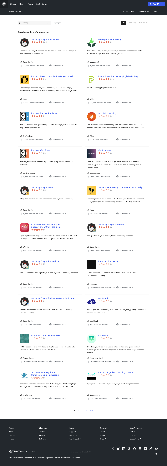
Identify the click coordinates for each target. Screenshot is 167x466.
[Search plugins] (48, 23)
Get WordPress (156, 4)
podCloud (103, 298)
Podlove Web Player (41, 150)
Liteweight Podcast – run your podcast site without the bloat (46, 225)
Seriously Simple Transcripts (45, 261)
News (11, 432)
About (11, 428)
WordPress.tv (76, 439)
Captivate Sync (105, 150)
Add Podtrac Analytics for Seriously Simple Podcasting (45, 373)
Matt (132, 432)
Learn (72, 428)
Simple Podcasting (107, 113)
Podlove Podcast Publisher (44, 113)
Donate (103, 435)
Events (102, 432)
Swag (103, 439)
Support (73, 432)
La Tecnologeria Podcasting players (115, 372)
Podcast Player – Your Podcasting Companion (53, 76)
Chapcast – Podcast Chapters (45, 335)
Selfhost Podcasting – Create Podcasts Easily (120, 187)
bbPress (134, 435)
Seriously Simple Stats (42, 187)
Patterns (42, 439)
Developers (74, 435)
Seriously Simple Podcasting (45, 39)
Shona (33, 451)
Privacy (12, 439)
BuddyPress (135, 439)
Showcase (43, 428)
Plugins (42, 435)
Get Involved (105, 428)
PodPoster (103, 335)
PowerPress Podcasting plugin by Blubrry (118, 76)
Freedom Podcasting (108, 261)
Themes (42, 432)
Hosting (12, 435)
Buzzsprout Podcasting (109, 39)
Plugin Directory (15, 11)
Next (91, 411)
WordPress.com (137, 428)
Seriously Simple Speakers (111, 224)
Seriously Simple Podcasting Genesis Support (53, 298)
